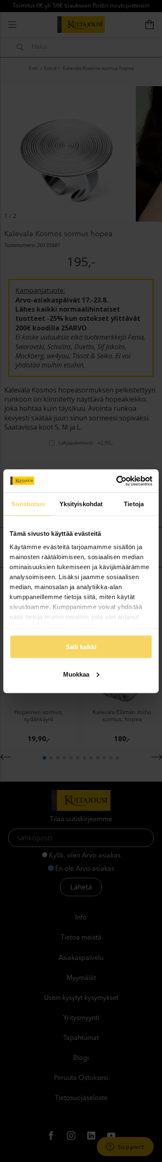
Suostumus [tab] (28, 503)
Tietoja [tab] (134, 503)
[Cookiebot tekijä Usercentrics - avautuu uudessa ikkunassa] (116, 480)
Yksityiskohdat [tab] (81, 503)
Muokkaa (76, 673)
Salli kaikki (81, 646)
